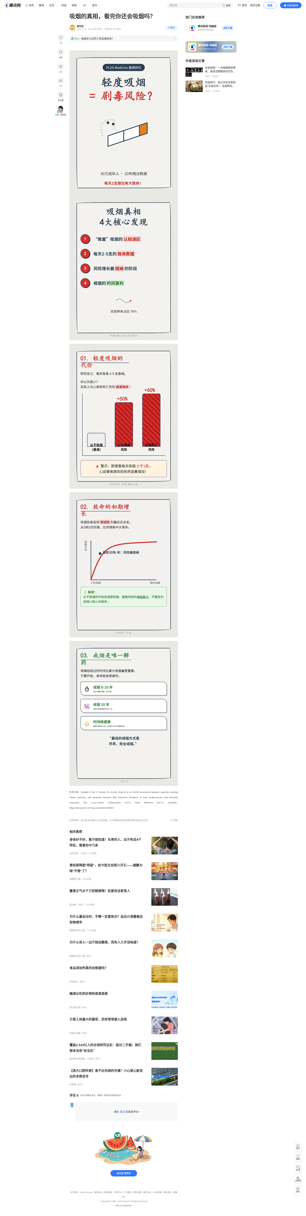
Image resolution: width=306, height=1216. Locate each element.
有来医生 (73, 982)
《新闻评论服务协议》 (112, 1095)
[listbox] (123, 958)
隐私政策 (108, 1192)
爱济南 (72, 905)
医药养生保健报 (77, 1059)
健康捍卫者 (75, 879)
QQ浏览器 (157, 1192)
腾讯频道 (167, 1192)
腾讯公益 (147, 1192)
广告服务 (127, 1192)
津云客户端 (75, 1007)
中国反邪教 (75, 1033)
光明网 (72, 1084)
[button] (228, 28)
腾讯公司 (120, 1205)
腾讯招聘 (137, 1192)
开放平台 (118, 1192)
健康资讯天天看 (77, 930)
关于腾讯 (74, 1192)
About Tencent (86, 1192)
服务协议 (98, 1192)
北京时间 (73, 853)
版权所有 (128, 1205)
